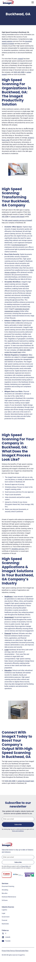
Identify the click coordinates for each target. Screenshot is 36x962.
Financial (4, 920)
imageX (20, 59)
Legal (3, 913)
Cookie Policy (24, 950)
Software (5, 900)
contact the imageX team (13, 352)
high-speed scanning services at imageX (18, 220)
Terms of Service (15, 950)
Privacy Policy (6, 950)
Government (5, 917)
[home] (8, 2)
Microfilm (4, 893)
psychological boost (19, 245)
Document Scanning (8, 886)
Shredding (5, 890)
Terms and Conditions (18, 831)
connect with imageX (17, 217)
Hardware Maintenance (9, 897)
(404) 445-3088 (19, 72)
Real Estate (5, 924)
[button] (32, 2)
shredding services (17, 549)
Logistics (4, 910)
